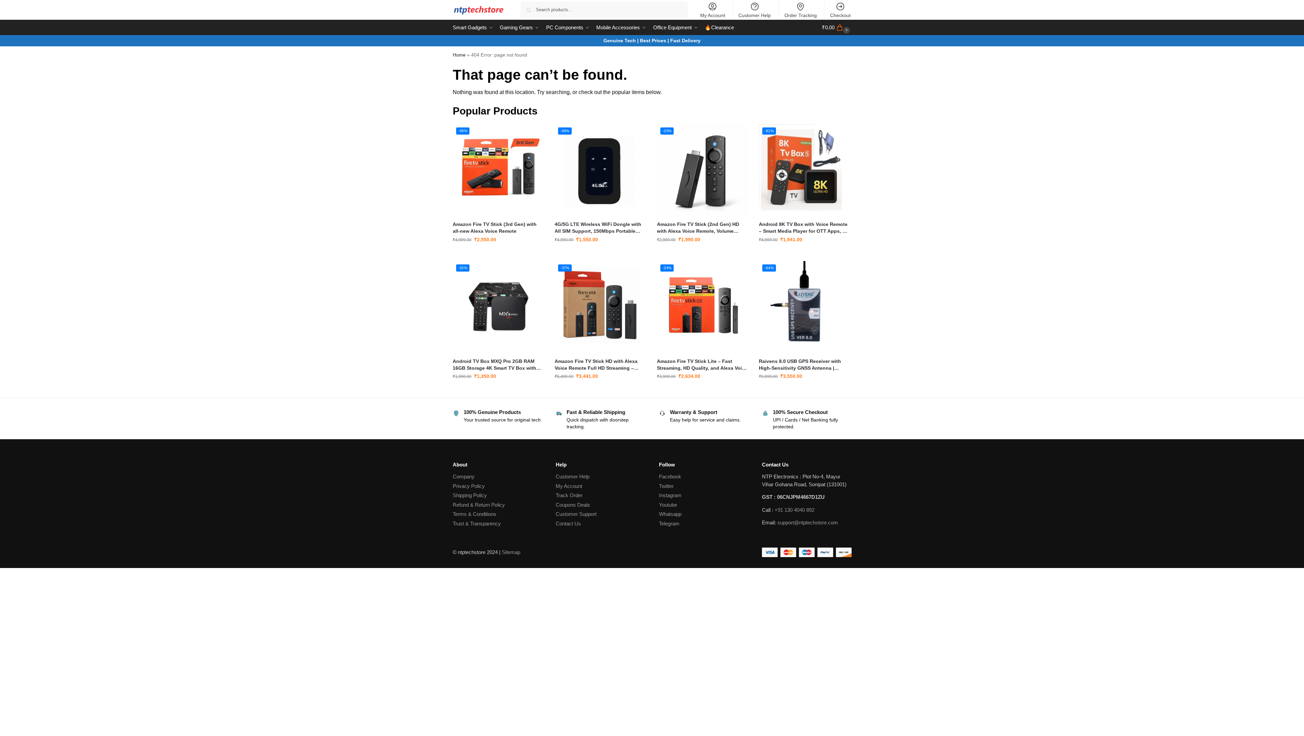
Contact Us (568, 523)
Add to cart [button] (498, 254)
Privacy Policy (469, 486)
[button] (837, 27)
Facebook (670, 476)
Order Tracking (800, 15)
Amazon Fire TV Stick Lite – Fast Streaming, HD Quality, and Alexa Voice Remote (702, 364)
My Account (712, 15)
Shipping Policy (470, 495)
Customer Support (576, 514)
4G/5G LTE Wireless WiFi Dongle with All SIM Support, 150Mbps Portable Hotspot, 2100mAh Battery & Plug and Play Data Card (599, 227)
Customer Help (754, 15)
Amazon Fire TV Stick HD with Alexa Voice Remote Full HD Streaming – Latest (596, 364)
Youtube (668, 505)
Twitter (666, 486)
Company (464, 476)
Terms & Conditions (474, 514)
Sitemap (511, 552)
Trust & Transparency (477, 523)
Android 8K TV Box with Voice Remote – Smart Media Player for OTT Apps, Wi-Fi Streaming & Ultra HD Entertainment (804, 227)
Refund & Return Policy (479, 505)
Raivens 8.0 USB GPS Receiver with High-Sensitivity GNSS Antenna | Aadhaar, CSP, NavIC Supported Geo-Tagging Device (801, 364)
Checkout (840, 15)
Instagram (670, 495)
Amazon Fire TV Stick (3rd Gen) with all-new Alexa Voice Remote (495, 227)
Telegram (669, 523)
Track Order (569, 495)
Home (459, 55)
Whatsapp (670, 514)
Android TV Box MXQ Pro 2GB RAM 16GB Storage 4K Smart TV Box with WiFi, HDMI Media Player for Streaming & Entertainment (497, 364)
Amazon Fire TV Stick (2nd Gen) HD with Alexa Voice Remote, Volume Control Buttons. (698, 227)
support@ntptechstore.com (807, 522)
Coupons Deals (573, 505)
